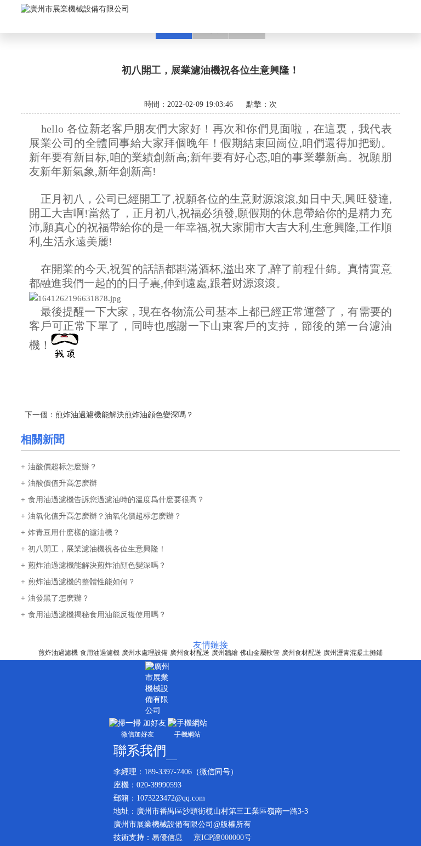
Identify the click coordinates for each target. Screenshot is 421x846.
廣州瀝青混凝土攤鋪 (353, 653)
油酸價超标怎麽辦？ (62, 467)
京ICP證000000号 (223, 837)
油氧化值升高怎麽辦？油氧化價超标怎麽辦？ (104, 516)
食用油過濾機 (100, 653)
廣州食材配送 (189, 653)
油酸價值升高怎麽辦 (62, 483)
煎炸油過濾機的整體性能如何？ (81, 582)
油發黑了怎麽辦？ (58, 598)
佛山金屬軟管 (260, 653)
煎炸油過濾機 (58, 653)
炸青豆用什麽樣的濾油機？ (74, 532)
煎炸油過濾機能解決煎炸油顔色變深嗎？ (124, 415)
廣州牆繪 (225, 653)
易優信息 (167, 837)
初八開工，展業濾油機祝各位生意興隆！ (97, 549)
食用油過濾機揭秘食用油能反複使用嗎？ (97, 615)
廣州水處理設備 (145, 653)
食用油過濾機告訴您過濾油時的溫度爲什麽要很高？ (116, 500)
